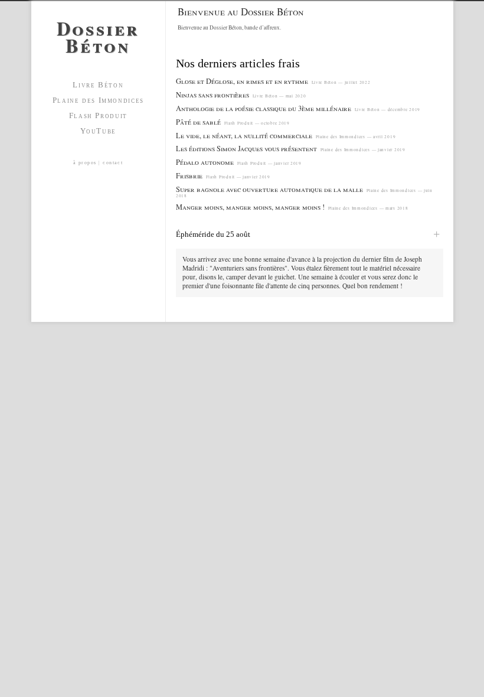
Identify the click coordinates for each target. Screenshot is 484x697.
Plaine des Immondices (98, 100)
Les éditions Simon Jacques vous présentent (246, 149)
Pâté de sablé (198, 122)
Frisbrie (189, 176)
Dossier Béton (98, 34)
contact (113, 162)
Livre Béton (98, 84)
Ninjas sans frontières (212, 95)
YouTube (98, 130)
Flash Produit (98, 115)
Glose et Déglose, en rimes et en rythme (242, 81)
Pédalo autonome (205, 162)
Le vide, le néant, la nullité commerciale (244, 136)
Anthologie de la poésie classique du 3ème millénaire (263, 108)
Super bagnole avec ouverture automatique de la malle (269, 189)
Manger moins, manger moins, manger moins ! (250, 207)
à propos (85, 162)
